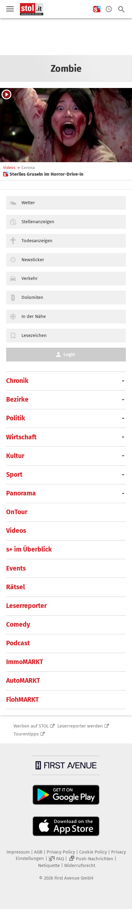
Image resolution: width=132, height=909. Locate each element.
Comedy (18, 624)
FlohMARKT (22, 700)
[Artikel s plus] (66, 125)
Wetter (28, 202)
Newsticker (32, 259)
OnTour (16, 512)
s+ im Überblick (29, 549)
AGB (38, 852)
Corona (28, 167)
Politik (15, 418)
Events (16, 568)
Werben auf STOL (31, 726)
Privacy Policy (61, 852)
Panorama (21, 493)
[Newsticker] (109, 9)
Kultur (15, 456)
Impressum (18, 852)
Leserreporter (26, 606)
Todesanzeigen (36, 240)
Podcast (18, 643)
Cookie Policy (93, 852)
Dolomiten (32, 297)
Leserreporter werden (80, 726)
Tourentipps (26, 734)
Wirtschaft (21, 437)
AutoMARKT (23, 681)
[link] (43, 174)
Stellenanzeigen (37, 221)
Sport (14, 475)
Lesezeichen (34, 335)
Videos (9, 167)
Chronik (17, 381)
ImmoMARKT (24, 662)
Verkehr (29, 278)
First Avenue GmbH (73, 878)
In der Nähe (33, 316)
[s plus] (96, 9)
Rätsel (15, 587)
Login (69, 354)
